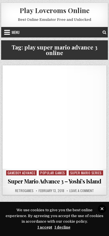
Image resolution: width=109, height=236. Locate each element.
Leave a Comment (81, 190)
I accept (44, 227)
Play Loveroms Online (54, 10)
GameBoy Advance (21, 172)
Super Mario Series (86, 172)
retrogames (24, 190)
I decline (62, 227)
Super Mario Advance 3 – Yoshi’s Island (54, 181)
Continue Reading (56, 162)
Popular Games (52, 172)
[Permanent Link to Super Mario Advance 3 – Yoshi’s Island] (54, 117)
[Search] (104, 32)
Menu (16, 32)
